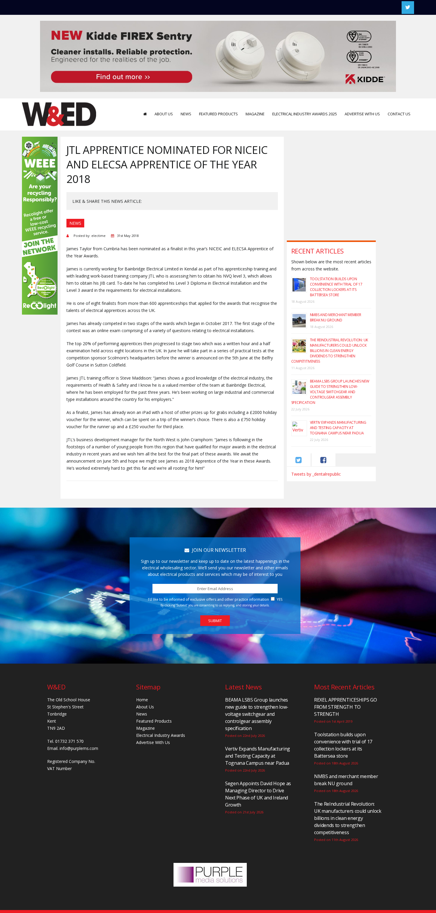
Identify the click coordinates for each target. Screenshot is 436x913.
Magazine (255, 114)
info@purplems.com (79, 748)
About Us (164, 114)
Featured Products (218, 114)
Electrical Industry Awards (160, 735)
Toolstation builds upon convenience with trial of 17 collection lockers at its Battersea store (336, 286)
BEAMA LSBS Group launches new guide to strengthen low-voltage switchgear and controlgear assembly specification (330, 392)
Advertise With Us (362, 114)
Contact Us (399, 114)
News (186, 114)
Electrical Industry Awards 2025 (304, 114)
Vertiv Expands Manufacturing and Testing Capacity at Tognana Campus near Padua (338, 428)
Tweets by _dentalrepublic (316, 474)
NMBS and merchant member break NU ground (335, 317)
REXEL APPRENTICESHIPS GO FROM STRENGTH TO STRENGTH (345, 707)
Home (142, 699)
